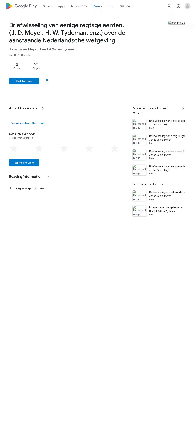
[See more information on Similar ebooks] (161, 184)
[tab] (47, 6)
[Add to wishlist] (47, 80)
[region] (69, 66)
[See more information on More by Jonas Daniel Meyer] (182, 108)
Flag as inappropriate (26, 188)
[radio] (13, 148)
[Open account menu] (187, 6)
